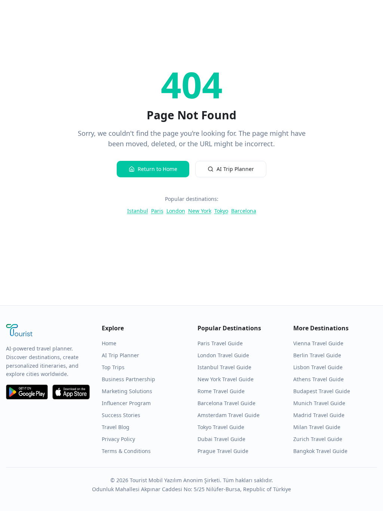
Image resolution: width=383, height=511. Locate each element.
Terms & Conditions (126, 451)
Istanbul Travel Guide (224, 367)
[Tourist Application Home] (48, 331)
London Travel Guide (223, 355)
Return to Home (157, 168)
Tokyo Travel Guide (220, 427)
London (175, 210)
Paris (157, 210)
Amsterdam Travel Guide (228, 415)
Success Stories (121, 415)
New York (199, 210)
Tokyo (221, 210)
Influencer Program (126, 403)
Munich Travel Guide (319, 403)
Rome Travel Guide (221, 391)
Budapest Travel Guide (321, 391)
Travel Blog (115, 427)
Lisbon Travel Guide (318, 367)
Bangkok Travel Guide (320, 451)
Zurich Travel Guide (317, 439)
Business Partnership (128, 379)
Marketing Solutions (127, 391)
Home (109, 343)
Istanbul (137, 210)
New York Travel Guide (225, 379)
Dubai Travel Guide (221, 439)
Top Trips (113, 367)
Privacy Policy (118, 439)
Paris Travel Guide (220, 343)
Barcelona (243, 210)
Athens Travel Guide (318, 379)
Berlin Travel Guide (317, 355)
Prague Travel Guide (222, 451)
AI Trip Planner (235, 168)
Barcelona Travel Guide (226, 403)
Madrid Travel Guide (318, 415)
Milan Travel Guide (316, 427)
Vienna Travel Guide (318, 343)
